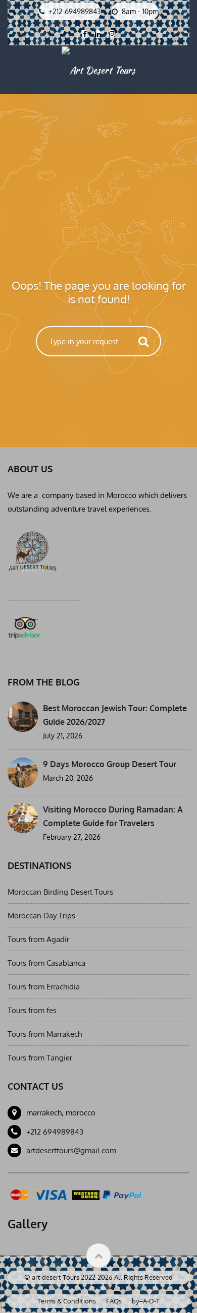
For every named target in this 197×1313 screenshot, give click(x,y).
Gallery (28, 1224)
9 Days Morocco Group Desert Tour (109, 764)
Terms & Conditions (66, 1301)
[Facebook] (84, 34)
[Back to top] (98, 1255)
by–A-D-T (146, 1301)
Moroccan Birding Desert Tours (60, 892)
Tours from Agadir (38, 939)
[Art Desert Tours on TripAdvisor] (24, 626)
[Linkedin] (97, 34)
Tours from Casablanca (46, 963)
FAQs (114, 1301)
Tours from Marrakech (45, 1034)
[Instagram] (112, 34)
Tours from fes (32, 1010)
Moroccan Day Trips (41, 915)
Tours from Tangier (40, 1057)
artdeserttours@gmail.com (71, 1150)
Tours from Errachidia (44, 986)
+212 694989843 (54, 1132)
